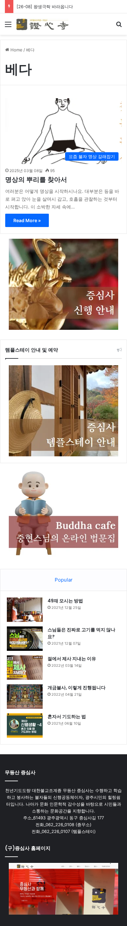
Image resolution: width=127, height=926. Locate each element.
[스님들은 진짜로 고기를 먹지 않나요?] (25, 638)
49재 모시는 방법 (65, 600)
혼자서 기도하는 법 (67, 716)
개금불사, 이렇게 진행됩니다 (77, 687)
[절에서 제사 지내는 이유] (25, 667)
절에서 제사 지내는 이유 (72, 658)
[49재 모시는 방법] (25, 609)
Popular (64, 580)
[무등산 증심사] (42, 24)
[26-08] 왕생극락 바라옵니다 (45, 6)
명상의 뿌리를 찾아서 (36, 179)
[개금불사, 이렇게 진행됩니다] (25, 696)
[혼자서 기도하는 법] (25, 725)
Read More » (27, 220)
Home (15, 49)
